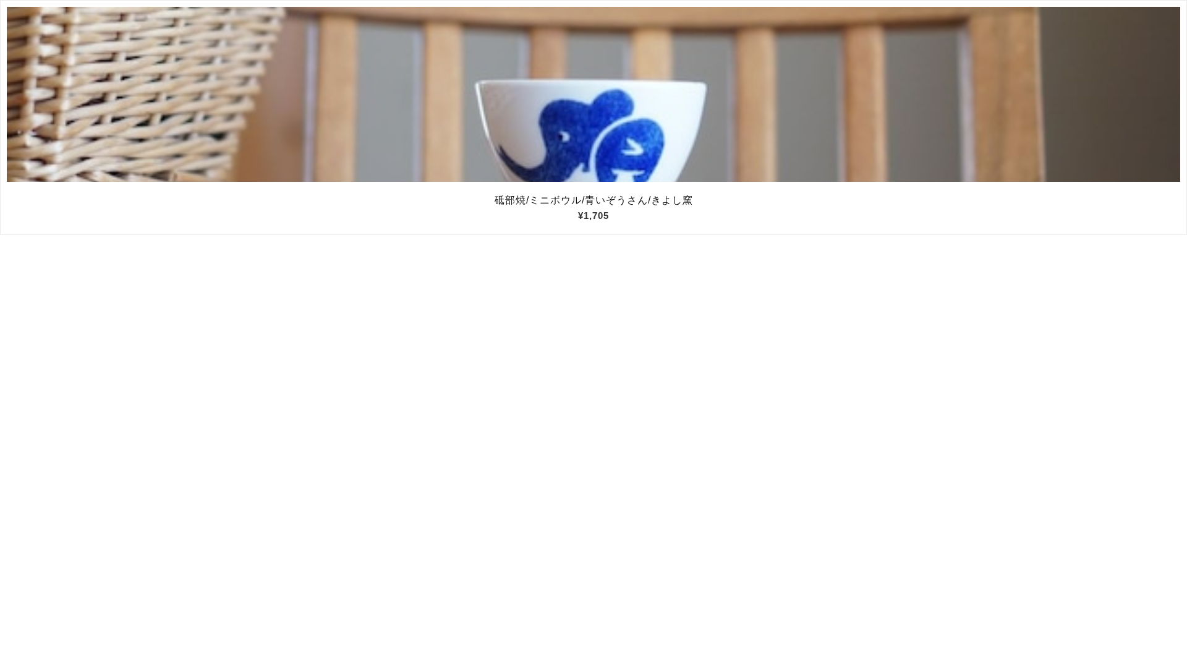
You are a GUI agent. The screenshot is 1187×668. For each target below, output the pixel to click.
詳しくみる (594, 94)
